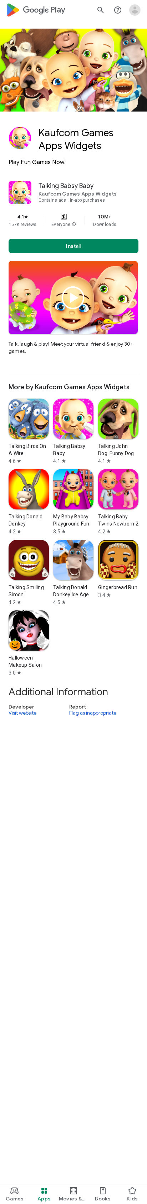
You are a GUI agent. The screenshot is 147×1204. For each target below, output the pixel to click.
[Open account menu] (134, 10)
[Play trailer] (73, 298)
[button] (74, 224)
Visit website (22, 713)
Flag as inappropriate (92, 713)
